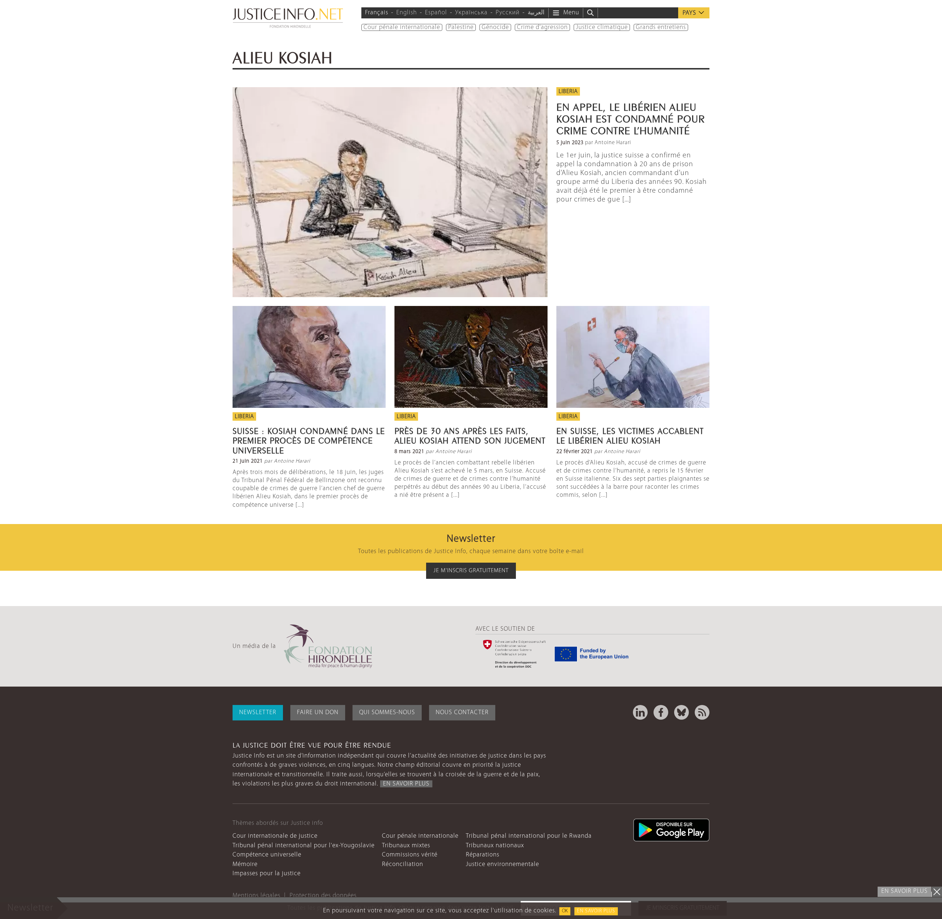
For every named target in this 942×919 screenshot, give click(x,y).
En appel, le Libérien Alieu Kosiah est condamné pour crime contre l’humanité (630, 117)
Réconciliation (402, 864)
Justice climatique (602, 27)
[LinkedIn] (640, 712)
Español (436, 13)
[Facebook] (661, 712)
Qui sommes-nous (387, 712)
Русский (508, 13)
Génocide (495, 27)
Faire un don (318, 712)
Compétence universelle (267, 855)
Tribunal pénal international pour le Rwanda (529, 836)
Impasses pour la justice (267, 873)
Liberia (568, 92)
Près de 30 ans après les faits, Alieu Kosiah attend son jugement (469, 435)
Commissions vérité (410, 855)
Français (376, 13)
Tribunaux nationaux (495, 846)
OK (565, 911)
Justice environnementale (502, 864)
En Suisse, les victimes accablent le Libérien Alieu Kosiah (630, 435)
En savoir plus (596, 911)
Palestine (461, 27)
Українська (471, 13)
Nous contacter (462, 712)
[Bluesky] (681, 712)
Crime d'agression (542, 27)
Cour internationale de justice (275, 836)
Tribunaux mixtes (406, 846)
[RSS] (702, 712)
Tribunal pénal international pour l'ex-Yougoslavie (304, 846)
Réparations (482, 855)
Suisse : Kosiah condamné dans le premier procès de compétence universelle (309, 440)
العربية (536, 13)
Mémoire (245, 864)
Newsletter (257, 712)
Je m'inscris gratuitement (471, 571)
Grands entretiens (661, 27)
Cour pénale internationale (402, 27)
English (406, 13)
